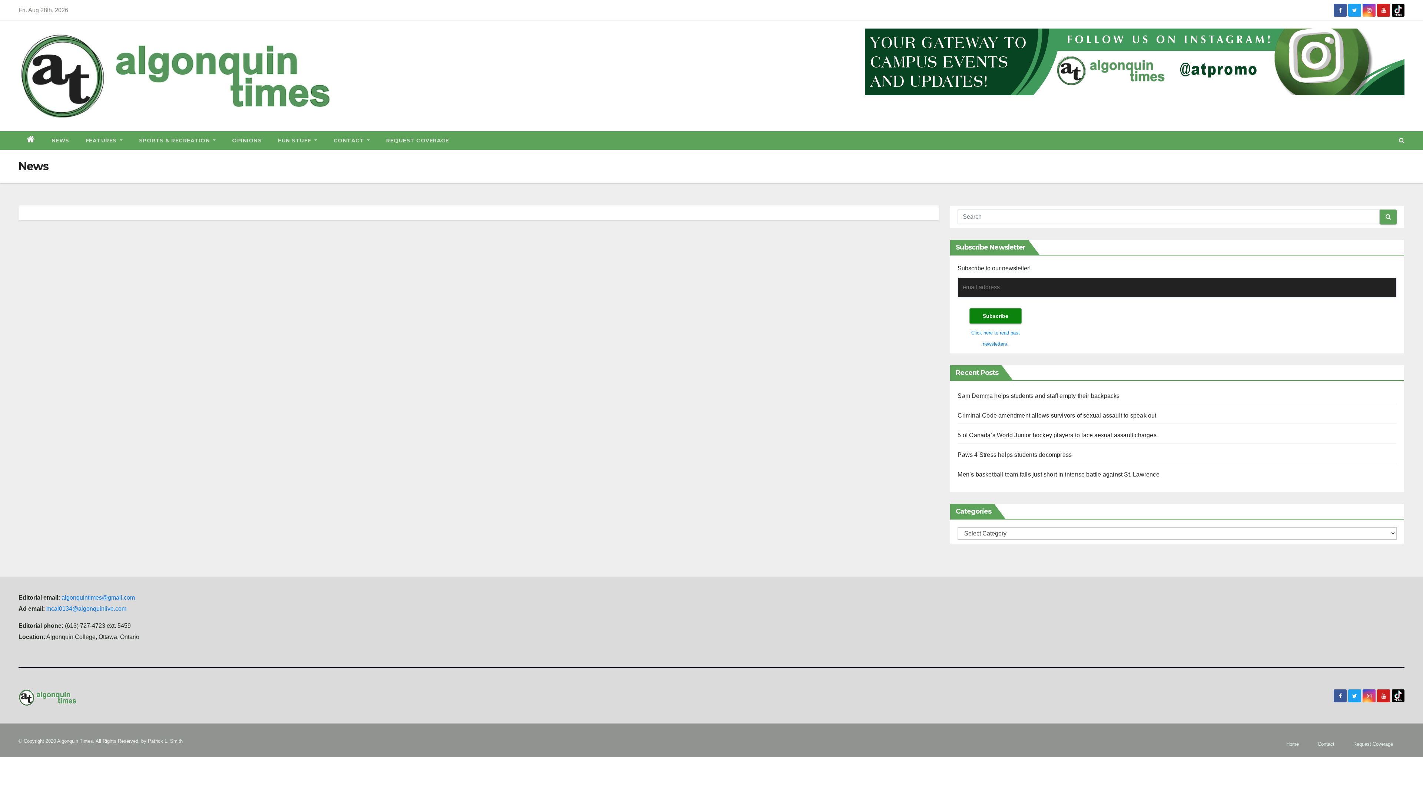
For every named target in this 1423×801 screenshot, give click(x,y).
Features (102, 140)
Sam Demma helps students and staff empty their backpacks (1039, 396)
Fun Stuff (295, 140)
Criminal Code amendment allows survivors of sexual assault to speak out (1057, 415)
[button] (1401, 140)
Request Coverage (417, 140)
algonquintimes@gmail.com (98, 597)
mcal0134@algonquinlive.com (86, 609)
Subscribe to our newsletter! (994, 268)
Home (1292, 744)
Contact (350, 140)
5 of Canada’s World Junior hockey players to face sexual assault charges (1057, 435)
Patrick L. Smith (165, 741)
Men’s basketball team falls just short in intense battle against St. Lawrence (1058, 474)
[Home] (31, 140)
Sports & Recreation (175, 140)
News (60, 140)
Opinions (247, 140)
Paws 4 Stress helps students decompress (1015, 455)
